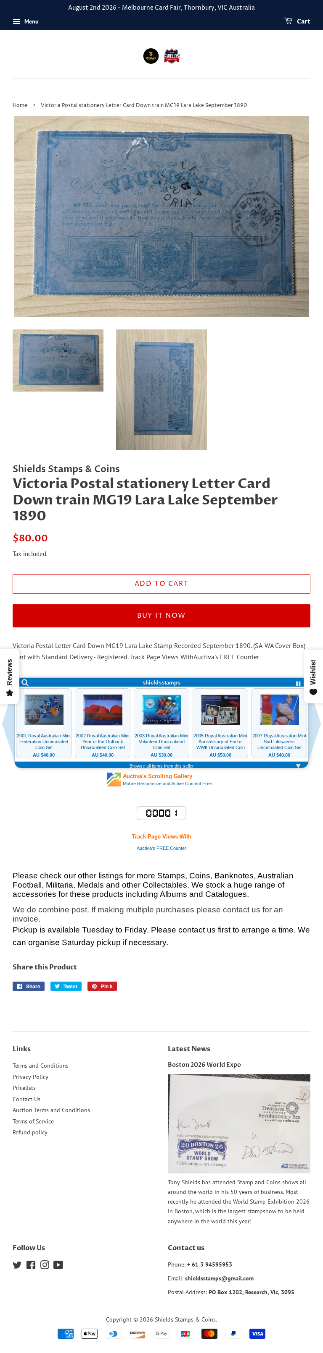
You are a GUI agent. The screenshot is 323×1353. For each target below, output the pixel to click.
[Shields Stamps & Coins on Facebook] (31, 1266)
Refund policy (30, 1132)
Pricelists (24, 1088)
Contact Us (26, 1099)
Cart (303, 22)
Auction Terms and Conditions (51, 1110)
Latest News (189, 1049)
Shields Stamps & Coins (185, 1319)
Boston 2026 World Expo (204, 1065)
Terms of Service (33, 1121)
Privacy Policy (30, 1077)
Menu (31, 21)
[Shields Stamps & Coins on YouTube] (58, 1266)
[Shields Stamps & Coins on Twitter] (17, 1266)
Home (20, 105)
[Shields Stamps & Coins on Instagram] (44, 1266)
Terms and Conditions (41, 1065)
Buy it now (161, 615)
